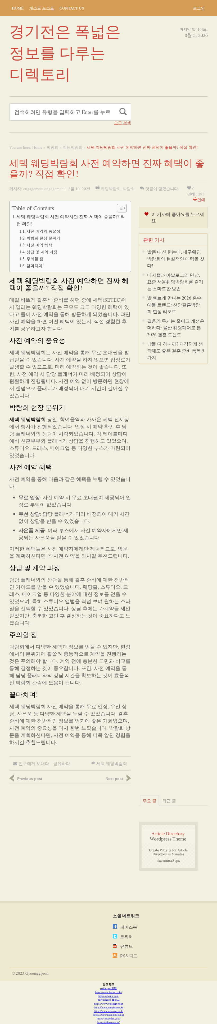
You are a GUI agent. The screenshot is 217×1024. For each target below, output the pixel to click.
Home (18, 8)
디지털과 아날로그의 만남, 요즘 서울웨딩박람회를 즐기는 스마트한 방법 (175, 282)
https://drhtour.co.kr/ (108, 1022)
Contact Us (72, 8)
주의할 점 (34, 258)
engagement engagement (44, 188)
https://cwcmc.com (108, 996)
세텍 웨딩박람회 (27, 419)
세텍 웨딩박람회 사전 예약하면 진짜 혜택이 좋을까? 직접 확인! (70, 220)
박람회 (52, 147)
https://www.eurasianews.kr (108, 1007)
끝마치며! (35, 265)
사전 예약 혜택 (39, 245)
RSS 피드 (128, 955)
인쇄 (201, 199)
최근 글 (169, 800)
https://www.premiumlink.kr (108, 1015)
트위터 (126, 936)
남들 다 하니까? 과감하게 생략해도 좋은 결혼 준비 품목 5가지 (175, 350)
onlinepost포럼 (108, 988)
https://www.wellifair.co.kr (108, 1003)
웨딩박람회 (73, 147)
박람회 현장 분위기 (43, 238)
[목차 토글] (119, 208)
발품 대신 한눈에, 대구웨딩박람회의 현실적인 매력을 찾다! (175, 258)
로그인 (199, 8)
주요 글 (149, 800)
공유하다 (61, 763)
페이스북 (128, 927)
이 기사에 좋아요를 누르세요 (177, 217)
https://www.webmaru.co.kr (108, 1011)
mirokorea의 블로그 (109, 999)
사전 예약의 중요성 (43, 231)
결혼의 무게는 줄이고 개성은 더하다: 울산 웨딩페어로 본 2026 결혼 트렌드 (175, 328)
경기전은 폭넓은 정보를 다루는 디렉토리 (65, 52)
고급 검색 (122, 123)
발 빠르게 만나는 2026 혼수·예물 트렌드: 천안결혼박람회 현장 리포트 (174, 304)
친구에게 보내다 (34, 763)
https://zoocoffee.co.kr (108, 1018)
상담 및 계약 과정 (41, 251)
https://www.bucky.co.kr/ (108, 992)
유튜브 (126, 946)
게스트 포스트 (41, 8)
